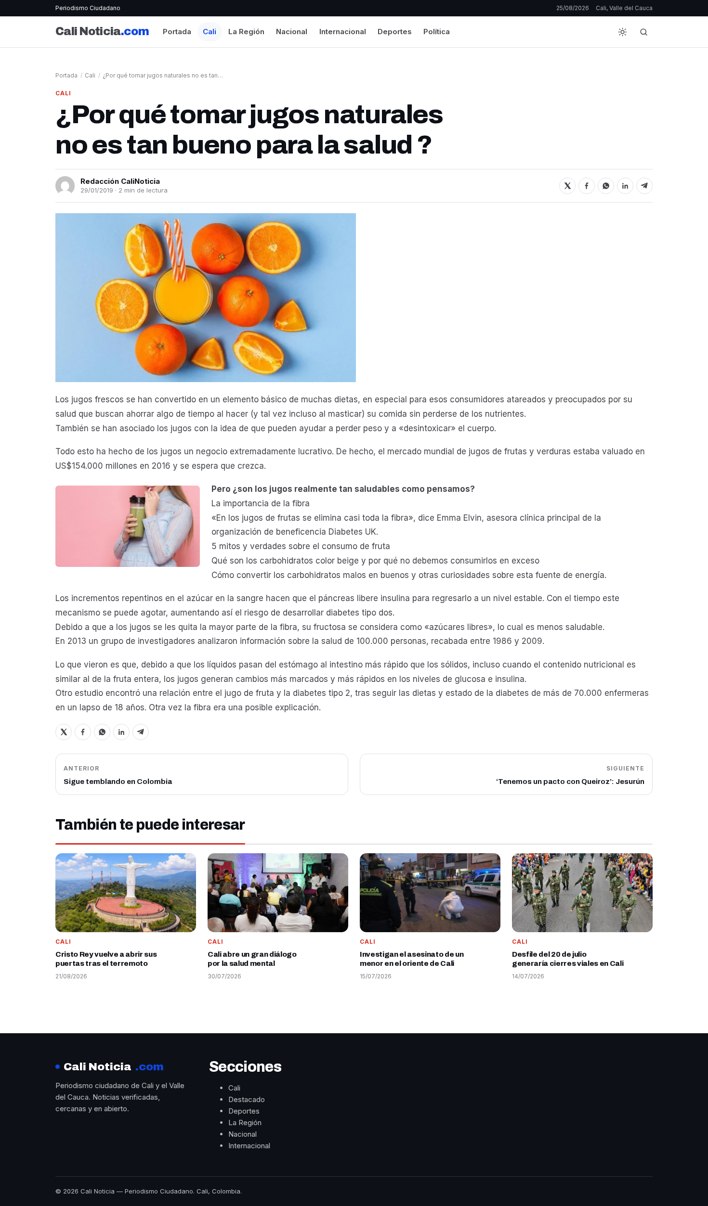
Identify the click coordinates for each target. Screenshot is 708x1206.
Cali (209, 31)
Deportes (395, 31)
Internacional (342, 31)
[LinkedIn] (625, 186)
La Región (246, 31)
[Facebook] (586, 186)
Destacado (246, 1099)
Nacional (291, 31)
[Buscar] (643, 32)
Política (436, 31)
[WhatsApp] (606, 186)
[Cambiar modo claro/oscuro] (622, 32)
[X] (567, 186)
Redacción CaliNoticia (120, 181)
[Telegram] (644, 186)
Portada (177, 31)
